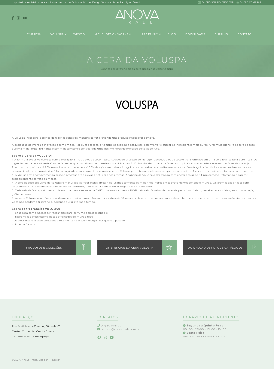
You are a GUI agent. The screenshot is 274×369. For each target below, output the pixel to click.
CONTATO (244, 34)
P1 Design (55, 359)
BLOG (171, 34)
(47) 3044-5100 (111, 325)
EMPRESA (34, 34)
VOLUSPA (57, 34)
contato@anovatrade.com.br (120, 329)
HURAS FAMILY (148, 34)
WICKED (79, 34)
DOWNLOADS (195, 34)
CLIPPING (221, 34)
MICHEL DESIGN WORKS (111, 34)
